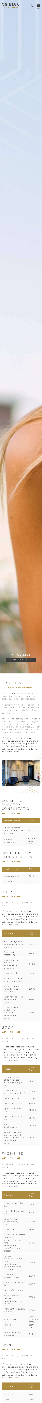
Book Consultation (21, 660)
